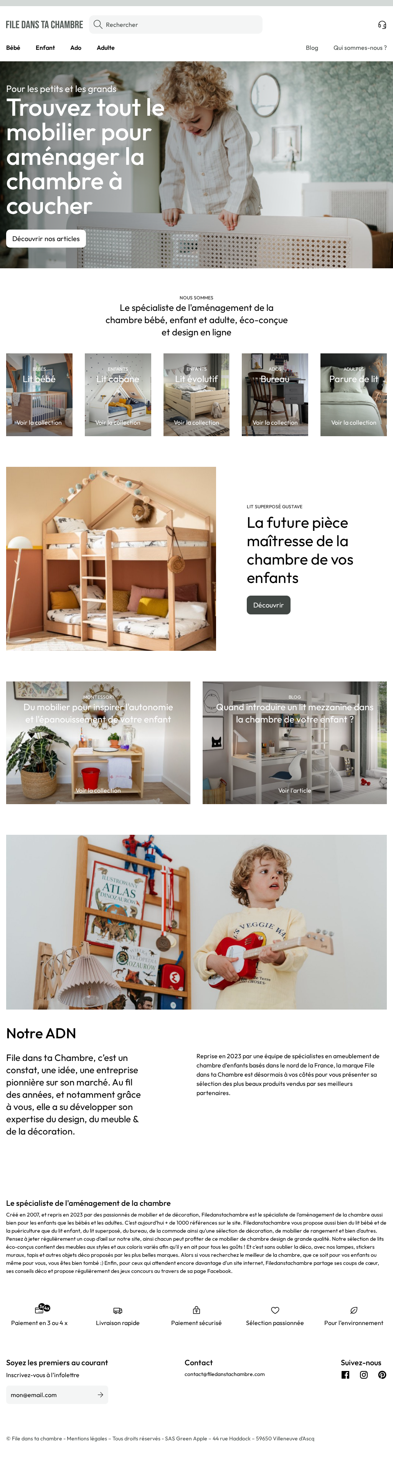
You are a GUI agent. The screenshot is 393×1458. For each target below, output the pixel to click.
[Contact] (382, 24)
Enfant (45, 47)
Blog (312, 47)
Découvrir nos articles (46, 238)
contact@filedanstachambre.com (225, 1374)
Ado (75, 47)
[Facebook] (345, 1374)
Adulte (106, 47)
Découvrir (268, 605)
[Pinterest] (382, 1374)
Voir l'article (294, 790)
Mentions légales (87, 1438)
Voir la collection (39, 422)
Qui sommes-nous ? (360, 47)
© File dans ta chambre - (36, 1438)
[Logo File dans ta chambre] (44, 24)
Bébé (13, 47)
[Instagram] (363, 1374)
